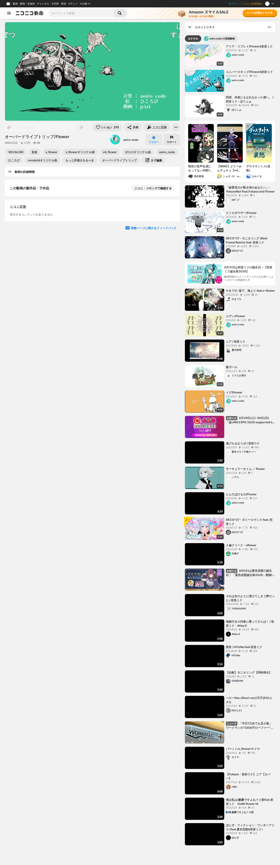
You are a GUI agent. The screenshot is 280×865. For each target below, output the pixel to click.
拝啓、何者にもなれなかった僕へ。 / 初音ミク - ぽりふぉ (249, 99)
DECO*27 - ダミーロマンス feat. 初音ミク (249, 521)
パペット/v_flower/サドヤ (243, 748)
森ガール (231, 367)
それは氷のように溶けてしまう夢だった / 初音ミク (250, 598)
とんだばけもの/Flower (241, 494)
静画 (22, 3)
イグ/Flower (234, 392)
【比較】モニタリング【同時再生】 (249, 672)
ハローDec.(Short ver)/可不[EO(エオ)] (249, 700)
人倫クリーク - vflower (241, 545)
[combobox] (81, 13)
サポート (172, 141)
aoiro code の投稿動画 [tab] (222, 38)
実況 (63, 3)
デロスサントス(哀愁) (258, 168)
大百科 (55, 3)
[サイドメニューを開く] (9, 13)
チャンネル (43, 3)
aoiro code (130, 139)
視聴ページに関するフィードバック (154, 335)
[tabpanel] (230, 444)
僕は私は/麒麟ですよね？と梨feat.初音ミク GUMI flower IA (249, 801)
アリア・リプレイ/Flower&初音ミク (249, 46)
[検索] (120, 13)
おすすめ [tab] (193, 38)
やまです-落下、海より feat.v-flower (250, 290)
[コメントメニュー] (269, 27)
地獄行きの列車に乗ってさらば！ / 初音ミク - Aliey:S (250, 623)
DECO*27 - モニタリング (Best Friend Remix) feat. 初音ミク (246, 240)
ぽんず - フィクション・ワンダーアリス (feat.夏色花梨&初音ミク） (250, 827)
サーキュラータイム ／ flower (245, 468)
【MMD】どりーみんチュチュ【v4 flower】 (229, 168)
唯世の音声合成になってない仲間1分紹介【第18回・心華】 (200, 168)
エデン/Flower (235, 316)
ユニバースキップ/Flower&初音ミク (249, 71)
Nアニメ (72, 3)
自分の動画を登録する (33, 258)
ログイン (234, 3)
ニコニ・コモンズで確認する (153, 188)
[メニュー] (176, 127)
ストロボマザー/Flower (241, 213)
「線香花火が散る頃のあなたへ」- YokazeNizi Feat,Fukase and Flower (250, 189)
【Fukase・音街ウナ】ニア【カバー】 (248, 776)
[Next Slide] (171, 231)
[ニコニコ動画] (29, 13)
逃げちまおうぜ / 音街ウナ (243, 443)
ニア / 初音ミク (235, 341)
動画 (15, 3)
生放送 (31, 3)
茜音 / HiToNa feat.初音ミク (244, 647)
